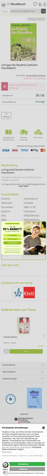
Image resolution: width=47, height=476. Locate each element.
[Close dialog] (44, 223)
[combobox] (5, 239)
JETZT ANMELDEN (12, 242)
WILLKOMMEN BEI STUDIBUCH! (12, 223)
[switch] (5, 472)
